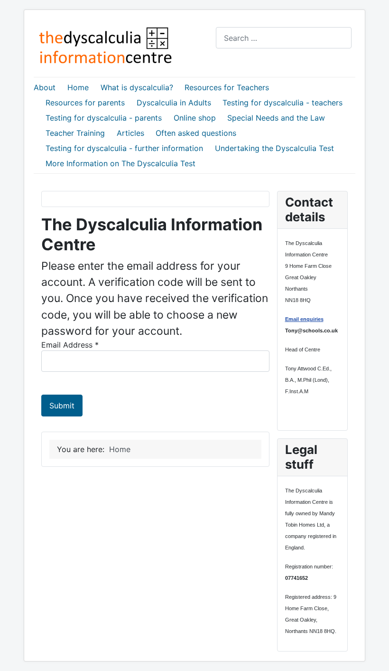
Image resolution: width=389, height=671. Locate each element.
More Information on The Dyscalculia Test (120, 163)
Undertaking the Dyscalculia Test (274, 148)
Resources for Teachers (227, 87)
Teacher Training (75, 133)
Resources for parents (85, 102)
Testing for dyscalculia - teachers (282, 102)
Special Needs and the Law (276, 118)
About (45, 87)
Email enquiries (304, 319)
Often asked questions (196, 133)
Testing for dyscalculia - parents (104, 118)
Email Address (70, 345)
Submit (61, 405)
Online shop (195, 118)
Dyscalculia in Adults (174, 102)
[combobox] (284, 37)
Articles (130, 133)
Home (78, 87)
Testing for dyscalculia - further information (124, 148)
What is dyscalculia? (137, 87)
